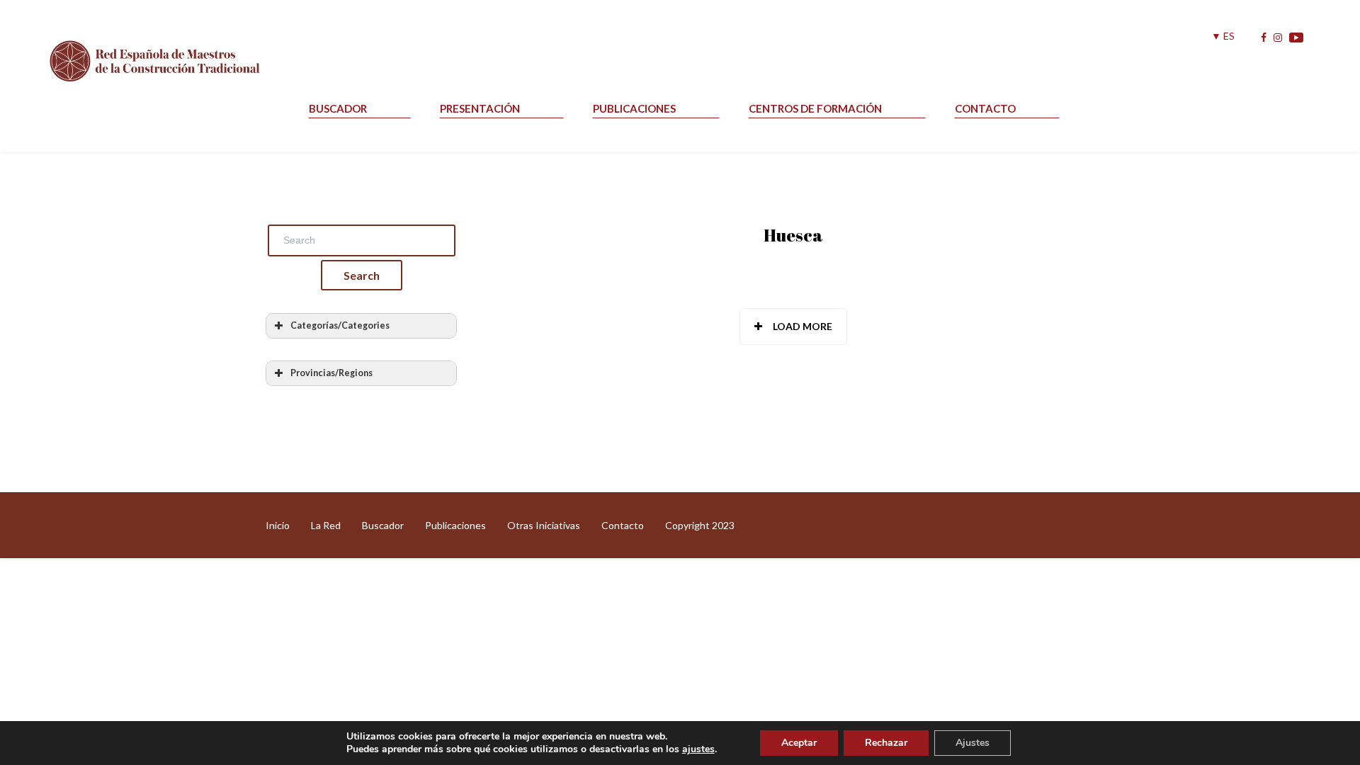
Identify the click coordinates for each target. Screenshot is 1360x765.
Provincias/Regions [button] (331, 373)
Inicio (278, 525)
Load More (802, 326)
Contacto (985, 108)
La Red (326, 525)
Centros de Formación (815, 108)
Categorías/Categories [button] (340, 325)
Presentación (480, 108)
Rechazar (886, 742)
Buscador (338, 108)
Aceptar (799, 742)
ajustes (698, 749)
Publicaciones (634, 108)
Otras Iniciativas (543, 525)
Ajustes (973, 742)
